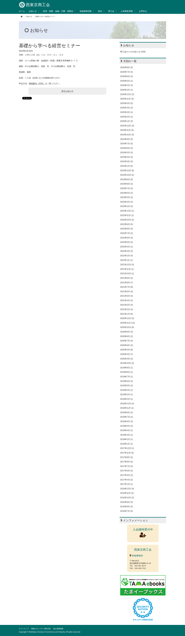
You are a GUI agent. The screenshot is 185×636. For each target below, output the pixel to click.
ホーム (22, 11)
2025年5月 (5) (126, 103)
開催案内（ (34, 83)
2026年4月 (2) (126, 85)
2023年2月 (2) (126, 206)
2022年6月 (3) (126, 238)
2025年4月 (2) (126, 108)
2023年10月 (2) (127, 175)
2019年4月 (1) (126, 390)
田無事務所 (137, 555)
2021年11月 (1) (127, 269)
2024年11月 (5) (127, 130)
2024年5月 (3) (126, 152)
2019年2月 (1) (126, 399)
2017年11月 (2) (127, 453)
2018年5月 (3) (126, 426)
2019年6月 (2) (126, 381)
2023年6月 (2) (126, 193)
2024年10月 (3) (127, 135)
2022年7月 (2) (126, 233)
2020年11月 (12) (127, 323)
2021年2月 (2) (126, 309)
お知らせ (39, 30)
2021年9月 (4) (126, 278)
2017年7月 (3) (126, 466)
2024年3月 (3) (126, 161)
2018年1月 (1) (126, 444)
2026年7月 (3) (126, 72)
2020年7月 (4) (126, 341)
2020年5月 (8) (126, 350)
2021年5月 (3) (126, 296)
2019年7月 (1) (126, 377)
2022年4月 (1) (126, 247)
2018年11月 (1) (127, 408)
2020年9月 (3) (126, 332)
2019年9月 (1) (126, 368)
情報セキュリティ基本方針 (41, 629)
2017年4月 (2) (126, 480)
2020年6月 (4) (126, 345)
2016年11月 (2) (127, 493)
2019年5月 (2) (126, 385)
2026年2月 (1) (126, 90)
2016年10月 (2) (127, 498)
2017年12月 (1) (127, 448)
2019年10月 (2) (127, 363)
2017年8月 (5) (126, 462)
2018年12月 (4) (127, 403)
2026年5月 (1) (126, 81)
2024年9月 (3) (126, 139)
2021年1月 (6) (126, 314)
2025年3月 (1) (126, 112)
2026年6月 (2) (126, 76)
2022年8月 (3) (126, 229)
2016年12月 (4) (127, 489)
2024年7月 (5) (126, 144)
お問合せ (143, 11)
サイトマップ (24, 629)
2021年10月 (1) (127, 273)
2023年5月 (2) (126, 197)
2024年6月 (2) (126, 148)
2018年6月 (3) (126, 421)
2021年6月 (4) (126, 291)
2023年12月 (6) (127, 170)
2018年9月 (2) (126, 412)
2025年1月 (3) (126, 121)
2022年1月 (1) (126, 260)
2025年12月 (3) (127, 94)
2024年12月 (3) (127, 126)
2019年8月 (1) (126, 372)
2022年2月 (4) (126, 256)
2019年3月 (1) (126, 394)
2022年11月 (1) (127, 215)
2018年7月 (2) (126, 417)
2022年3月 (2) (126, 251)
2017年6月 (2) (126, 471)
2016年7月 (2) (126, 511)
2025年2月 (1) (126, 117)
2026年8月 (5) (126, 67)
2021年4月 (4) (126, 300)
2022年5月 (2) (126, 242)
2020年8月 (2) (126, 336)
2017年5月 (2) (126, 475)
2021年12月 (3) (127, 264)
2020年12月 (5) (127, 318)
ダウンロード (67, 91)
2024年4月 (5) (126, 157)
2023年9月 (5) (126, 179)
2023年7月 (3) (126, 188)
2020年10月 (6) (127, 327)
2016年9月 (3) (126, 502)
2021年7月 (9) (126, 287)
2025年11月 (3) (127, 99)
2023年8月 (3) (126, 184)
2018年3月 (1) (126, 435)
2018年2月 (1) (126, 439)
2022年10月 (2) (127, 220)
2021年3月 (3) (126, 305)
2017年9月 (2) (126, 457)
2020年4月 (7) (126, 354)
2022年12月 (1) (127, 211)
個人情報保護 (58, 629)
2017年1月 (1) (126, 484)
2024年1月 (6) (126, 166)
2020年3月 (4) (126, 359)
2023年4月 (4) (126, 202)
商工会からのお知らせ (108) (132, 52)
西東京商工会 (38, 5)
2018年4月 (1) (126, 430)
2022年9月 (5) (126, 224)
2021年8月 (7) (126, 282)
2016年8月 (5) (126, 506)
